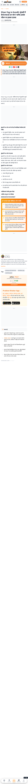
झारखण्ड (4, 4)
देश (3, 293)
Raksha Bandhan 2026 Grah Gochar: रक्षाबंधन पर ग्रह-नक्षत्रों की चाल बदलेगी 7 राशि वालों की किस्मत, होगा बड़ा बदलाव (14, 206)
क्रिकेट (4, 295)
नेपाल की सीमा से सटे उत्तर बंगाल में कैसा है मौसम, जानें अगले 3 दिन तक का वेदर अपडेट (14, 355)
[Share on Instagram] (16, 67)
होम (1, 4)
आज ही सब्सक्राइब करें (14, 284)
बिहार (8, 4)
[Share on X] (18, 67)
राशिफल (8, 295)
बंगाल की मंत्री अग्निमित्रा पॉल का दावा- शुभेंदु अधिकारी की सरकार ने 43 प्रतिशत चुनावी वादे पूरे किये (14, 350)
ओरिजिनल (23, 4)
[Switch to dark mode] (20, 2)
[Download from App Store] (16, 303)
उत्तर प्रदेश (12, 4)
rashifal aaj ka (8, 273)
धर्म (21, 293)
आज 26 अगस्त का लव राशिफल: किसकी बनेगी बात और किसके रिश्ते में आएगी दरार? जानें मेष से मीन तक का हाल (15, 219)
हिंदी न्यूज (10, 297)
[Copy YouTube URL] (14, 67)
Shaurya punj (7, 20)
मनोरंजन (11, 293)
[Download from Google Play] (7, 303)
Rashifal (7, 8)
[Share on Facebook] (12, 67)
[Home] (7, 2)
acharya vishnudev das (10, 270)
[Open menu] (2, 2)
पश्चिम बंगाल (17, 4)
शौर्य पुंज (8, 257)
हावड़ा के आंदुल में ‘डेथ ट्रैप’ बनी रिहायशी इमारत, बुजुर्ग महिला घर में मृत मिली (14, 345)
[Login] (14, 781)
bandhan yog (21, 270)
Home (2, 8)
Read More (3, 266)
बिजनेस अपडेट (17, 293)
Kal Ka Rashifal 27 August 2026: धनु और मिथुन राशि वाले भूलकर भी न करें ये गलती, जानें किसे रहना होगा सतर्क (14, 212)
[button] (14, 52)
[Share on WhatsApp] (9, 67)
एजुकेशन (7, 293)
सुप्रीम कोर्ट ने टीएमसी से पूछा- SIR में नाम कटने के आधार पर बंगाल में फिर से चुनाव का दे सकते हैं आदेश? (14, 333)
